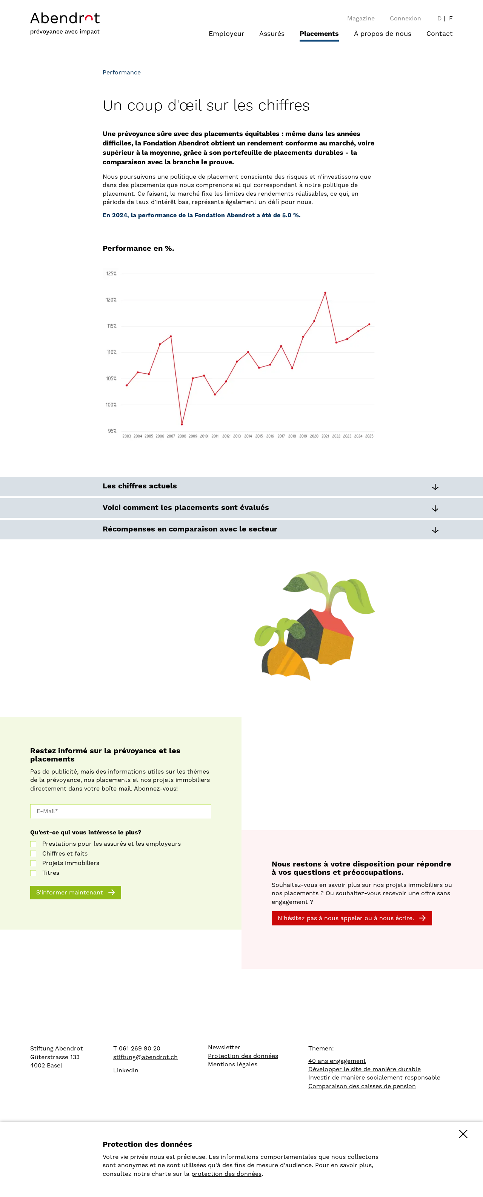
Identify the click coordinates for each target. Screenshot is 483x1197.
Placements (319, 33)
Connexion (405, 18)
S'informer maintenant (69, 892)
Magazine (361, 18)
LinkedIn (125, 1070)
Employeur (226, 33)
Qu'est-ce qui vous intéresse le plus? (86, 832)
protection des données (226, 1174)
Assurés (272, 33)
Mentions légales (232, 1064)
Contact (439, 33)
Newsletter (224, 1047)
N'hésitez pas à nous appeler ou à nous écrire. (346, 918)
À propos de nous (382, 33)
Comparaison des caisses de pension (362, 1086)
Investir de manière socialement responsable (374, 1078)
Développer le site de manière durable (364, 1069)
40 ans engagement (337, 1061)
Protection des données (243, 1056)
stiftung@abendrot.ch (145, 1057)
